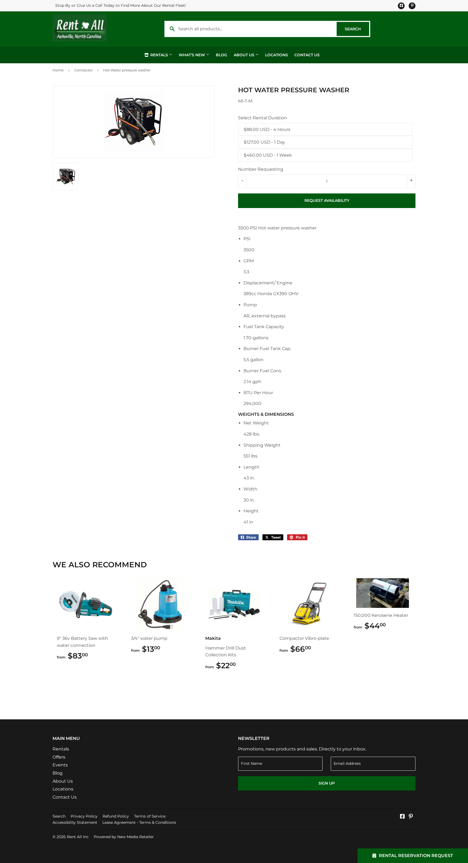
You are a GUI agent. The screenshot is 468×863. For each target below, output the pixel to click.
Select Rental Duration (262, 117)
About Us (244, 55)
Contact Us (307, 55)
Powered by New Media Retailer (124, 837)
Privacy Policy (84, 816)
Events (60, 765)
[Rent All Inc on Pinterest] (411, 816)
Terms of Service (149, 816)
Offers (59, 757)
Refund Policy (116, 816)
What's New (192, 55)
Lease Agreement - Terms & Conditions (139, 822)
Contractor (83, 70)
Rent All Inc (78, 837)
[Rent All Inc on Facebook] (402, 816)
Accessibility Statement (75, 822)
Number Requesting (260, 169)
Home (58, 70)
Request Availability (326, 200)
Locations (276, 55)
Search (357, 29)
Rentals (159, 55)
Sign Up (326, 783)
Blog (221, 55)
